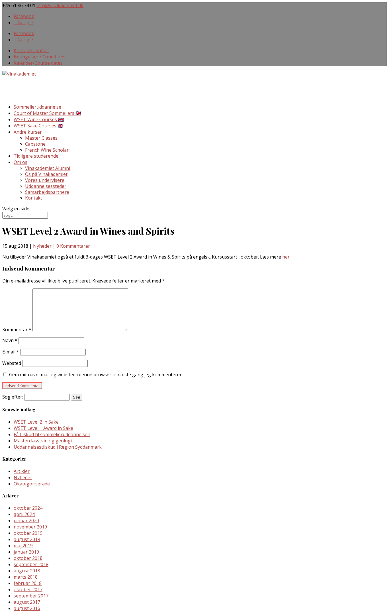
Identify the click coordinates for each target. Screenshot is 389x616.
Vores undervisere (44, 180)
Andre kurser (28, 132)
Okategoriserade (32, 484)
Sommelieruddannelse (37, 107)
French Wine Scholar (47, 150)
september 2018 (31, 564)
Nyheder (42, 246)
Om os (20, 162)
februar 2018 (28, 583)
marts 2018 (26, 577)
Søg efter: (12, 397)
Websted (11, 363)
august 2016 (27, 608)
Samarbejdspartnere (47, 192)
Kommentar (16, 329)
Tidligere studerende (36, 156)
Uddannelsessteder (45, 186)
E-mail (10, 352)
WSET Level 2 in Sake (36, 422)
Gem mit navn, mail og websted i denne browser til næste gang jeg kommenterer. (96, 374)
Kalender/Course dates (38, 63)
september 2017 (31, 596)
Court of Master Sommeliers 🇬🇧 (47, 113)
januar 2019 (26, 552)
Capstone (35, 144)
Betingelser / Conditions (39, 57)
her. (286, 257)
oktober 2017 (28, 589)
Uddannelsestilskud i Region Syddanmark (58, 447)
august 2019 (27, 539)
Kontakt (33, 198)
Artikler (22, 471)
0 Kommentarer (73, 246)
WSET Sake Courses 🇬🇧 (38, 126)
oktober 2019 (28, 533)
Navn (9, 340)
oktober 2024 (28, 508)
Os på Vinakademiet (46, 174)
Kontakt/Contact (31, 50)
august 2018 (27, 571)
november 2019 (30, 527)
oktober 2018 (28, 558)
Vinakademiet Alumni (47, 168)
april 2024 (24, 514)
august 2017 (27, 602)
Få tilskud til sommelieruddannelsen (52, 434)
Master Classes (41, 138)
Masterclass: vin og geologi (43, 441)
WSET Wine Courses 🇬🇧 (39, 119)
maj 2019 (23, 545)
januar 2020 (26, 520)
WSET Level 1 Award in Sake (43, 428)
